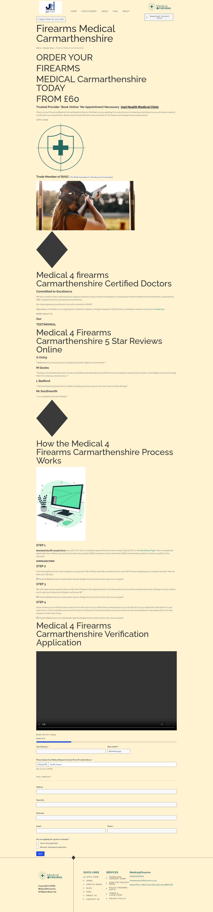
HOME (74, 11)
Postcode (40, 813)
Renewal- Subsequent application (53, 847)
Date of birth (113, 747)
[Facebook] (131, 890)
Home (38, 48)
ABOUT (126, 11)
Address (39, 787)
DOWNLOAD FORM (45, 561)
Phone (110, 826)
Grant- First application (49, 843)
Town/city (40, 800)
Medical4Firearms (46, 889)
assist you (159, 309)
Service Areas (48, 48)
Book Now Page (148, 550)
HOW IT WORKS (89, 11)
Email (39, 826)
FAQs (115, 11)
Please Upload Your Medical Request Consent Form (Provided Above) (64, 760)
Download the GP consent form (51, 550)
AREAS (104, 11)
